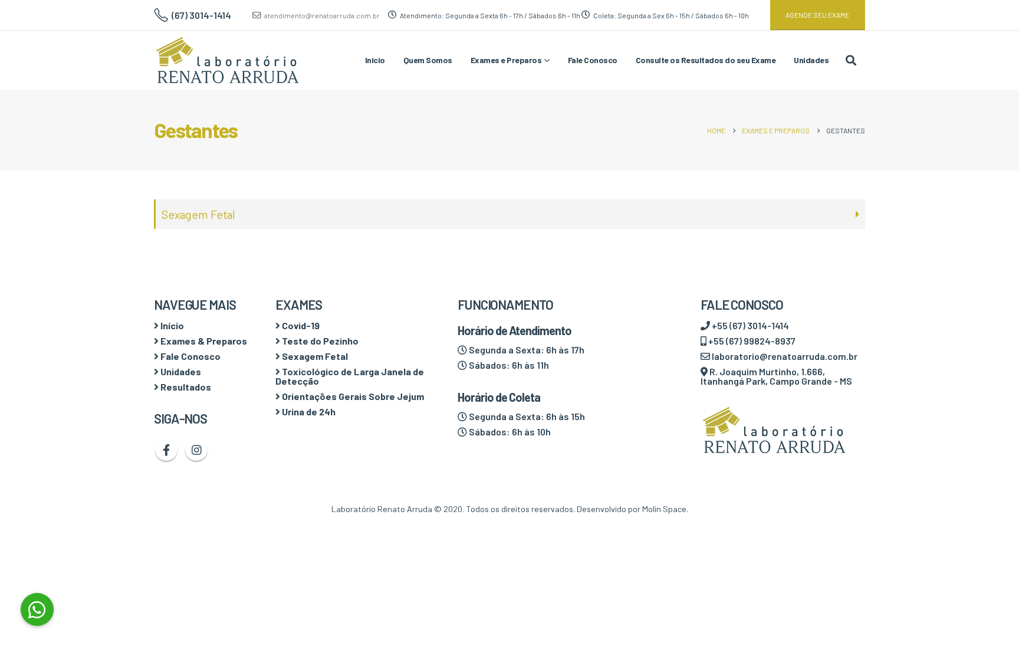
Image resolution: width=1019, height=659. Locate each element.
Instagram (196, 449)
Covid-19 (300, 325)
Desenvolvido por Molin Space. (632, 509)
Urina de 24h (308, 411)
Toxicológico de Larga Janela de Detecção (349, 376)
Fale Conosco (592, 60)
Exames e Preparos (506, 60)
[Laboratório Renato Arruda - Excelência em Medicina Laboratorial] (227, 60)
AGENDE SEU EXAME (817, 15)
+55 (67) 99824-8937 (751, 340)
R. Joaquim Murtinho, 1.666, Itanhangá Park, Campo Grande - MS (776, 376)
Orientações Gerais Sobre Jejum (352, 396)
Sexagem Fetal (198, 214)
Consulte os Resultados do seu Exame (706, 60)
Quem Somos (427, 60)
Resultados (185, 386)
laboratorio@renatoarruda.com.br (783, 356)
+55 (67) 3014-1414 (749, 325)
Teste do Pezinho (319, 340)
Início (375, 60)
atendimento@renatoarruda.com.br (322, 15)
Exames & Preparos (203, 340)
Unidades (811, 60)
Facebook (166, 449)
